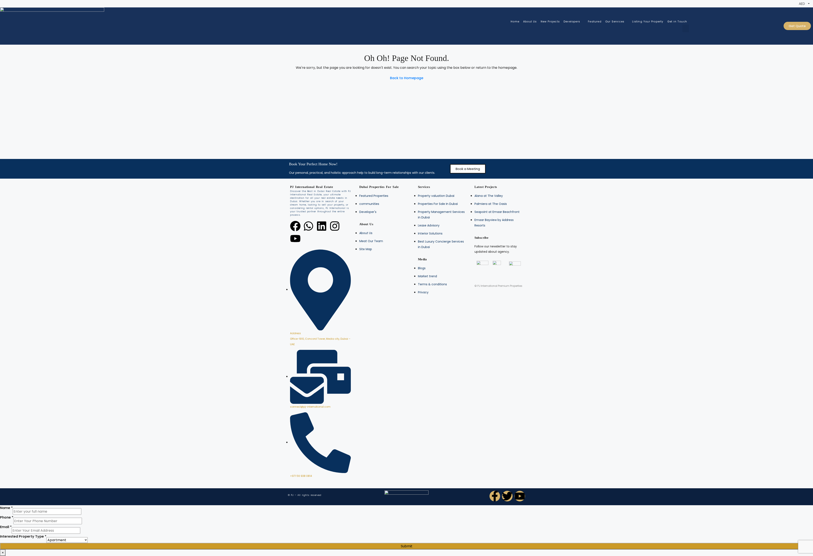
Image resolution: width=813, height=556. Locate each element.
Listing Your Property (647, 21)
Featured (594, 21)
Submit (406, 546)
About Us (530, 21)
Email (6, 526)
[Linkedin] (321, 226)
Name (6, 507)
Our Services (614, 21)
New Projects (550, 21)
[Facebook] (295, 226)
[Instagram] (334, 226)
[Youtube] (295, 238)
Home (515, 21)
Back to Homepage (406, 78)
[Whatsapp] (308, 226)
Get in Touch (677, 21)
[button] (468, 169)
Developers (572, 21)
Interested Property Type (23, 536)
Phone (6, 517)
